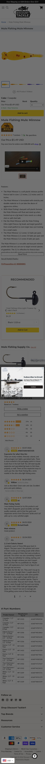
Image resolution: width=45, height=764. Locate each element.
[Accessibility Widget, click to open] (34, 756)
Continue (33, 387)
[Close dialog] (42, 368)
